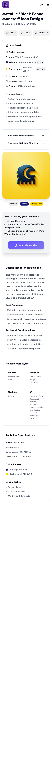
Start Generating (28, 245)
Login (40, 4)
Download (43, 33)
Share (27, 33)
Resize (13, 33)
